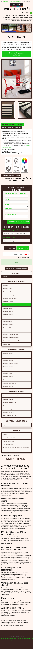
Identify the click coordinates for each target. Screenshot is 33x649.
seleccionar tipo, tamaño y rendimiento (16, 54)
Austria (2, 638)
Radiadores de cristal (8, 353)
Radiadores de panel (8, 311)
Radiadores (5, 1)
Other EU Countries (18, 640)
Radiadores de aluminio (8, 370)
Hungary (23, 638)
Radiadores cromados (8, 379)
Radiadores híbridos (7, 327)
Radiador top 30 (6, 344)
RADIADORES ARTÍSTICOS (9, 415)
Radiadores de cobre (8, 386)
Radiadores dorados (7, 373)
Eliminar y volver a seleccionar (18, 222)
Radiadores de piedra (8, 376)
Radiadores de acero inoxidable (10, 363)
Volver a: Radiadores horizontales (16, 269)
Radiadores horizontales (15, 1)
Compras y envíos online (8, 444)
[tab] (12, 124)
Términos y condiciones (8, 441)
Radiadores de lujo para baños (10, 298)
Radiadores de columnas (9, 318)
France (14, 638)
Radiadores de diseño (8, 291)
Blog (4, 425)
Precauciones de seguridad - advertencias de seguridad (16, 447)
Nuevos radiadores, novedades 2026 (11, 340)
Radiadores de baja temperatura (10, 334)
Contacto (5, 434)
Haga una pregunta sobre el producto (11, 175)
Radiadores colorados (8, 360)
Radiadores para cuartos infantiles (11, 396)
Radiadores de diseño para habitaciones (12, 295)
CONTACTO (25, 13)
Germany (19, 638)
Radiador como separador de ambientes (12, 409)
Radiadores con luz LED (8, 412)
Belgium (7, 638)
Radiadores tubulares (8, 314)
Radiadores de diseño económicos (11, 337)
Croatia (11, 638)
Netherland (28, 638)
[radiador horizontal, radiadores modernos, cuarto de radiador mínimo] (16, 78)
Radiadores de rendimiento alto (10, 331)
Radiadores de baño (7, 288)
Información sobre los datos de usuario (12, 437)
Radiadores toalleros (8, 301)
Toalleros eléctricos (7, 321)
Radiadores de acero (8, 366)
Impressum (5, 451)
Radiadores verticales (8, 308)
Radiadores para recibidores (9, 402)
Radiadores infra (7, 405)
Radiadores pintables (8, 399)
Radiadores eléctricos (8, 324)
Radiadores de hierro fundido (9, 383)
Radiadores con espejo (8, 357)
